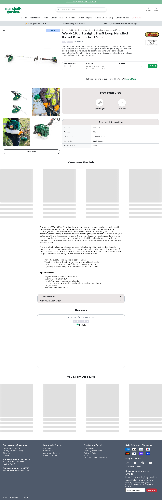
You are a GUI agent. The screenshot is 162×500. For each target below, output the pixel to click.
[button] (156, 9)
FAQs (86, 455)
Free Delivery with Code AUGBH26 (81, 2)
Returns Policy (90, 453)
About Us (47, 448)
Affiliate (6, 455)
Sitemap (6, 453)
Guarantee (48, 451)
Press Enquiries (50, 455)
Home (64, 30)
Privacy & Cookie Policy (13, 451)
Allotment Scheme (51, 453)
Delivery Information (93, 451)
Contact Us (89, 448)
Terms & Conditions (11, 448)
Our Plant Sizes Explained (95, 458)
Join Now (151, 490)
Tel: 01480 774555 (133, 467)
